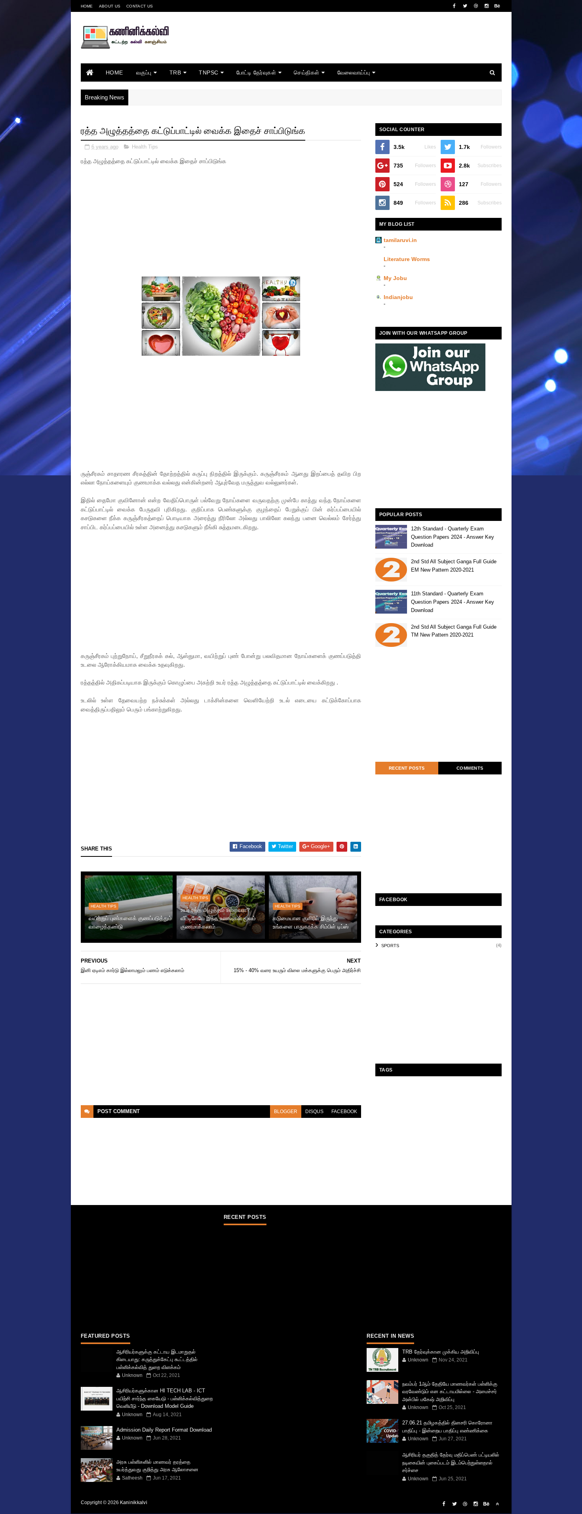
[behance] (497, 6)
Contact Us (139, 6)
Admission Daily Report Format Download (164, 1430)
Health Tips (145, 147)
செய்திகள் (307, 72)
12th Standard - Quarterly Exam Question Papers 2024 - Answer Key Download (452, 537)
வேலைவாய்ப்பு (353, 72)
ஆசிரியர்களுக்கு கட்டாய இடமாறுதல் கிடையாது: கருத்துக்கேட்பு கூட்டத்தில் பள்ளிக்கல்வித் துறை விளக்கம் (157, 1359)
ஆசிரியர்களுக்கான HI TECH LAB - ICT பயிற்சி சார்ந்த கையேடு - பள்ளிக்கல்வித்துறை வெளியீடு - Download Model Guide (164, 1398)
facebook (344, 1111)
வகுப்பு (144, 72)
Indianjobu (398, 297)
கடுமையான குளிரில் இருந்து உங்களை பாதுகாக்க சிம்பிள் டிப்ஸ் (310, 922)
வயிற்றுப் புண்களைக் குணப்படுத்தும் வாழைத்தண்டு (130, 922)
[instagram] (486, 6)
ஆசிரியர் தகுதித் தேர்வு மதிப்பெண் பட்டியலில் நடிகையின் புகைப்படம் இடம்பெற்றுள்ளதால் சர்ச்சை (450, 1462)
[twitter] (465, 6)
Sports (390, 945)
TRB (175, 72)
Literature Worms (407, 259)
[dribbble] (476, 6)
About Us (109, 6)
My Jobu (395, 278)
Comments (469, 768)
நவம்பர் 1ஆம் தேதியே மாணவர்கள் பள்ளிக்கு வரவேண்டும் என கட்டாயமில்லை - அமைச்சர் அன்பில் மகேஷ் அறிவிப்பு (449, 1391)
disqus (314, 1111)
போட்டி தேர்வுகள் (256, 72)
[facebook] (454, 6)
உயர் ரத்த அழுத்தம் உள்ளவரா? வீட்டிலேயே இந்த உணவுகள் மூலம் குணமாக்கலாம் (218, 918)
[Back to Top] (497, 1504)
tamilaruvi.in (400, 240)
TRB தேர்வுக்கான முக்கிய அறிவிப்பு (440, 1352)
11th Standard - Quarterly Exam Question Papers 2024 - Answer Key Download (452, 602)
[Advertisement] (357, 48)
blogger (285, 1111)
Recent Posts (407, 768)
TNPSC (209, 72)
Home (87, 6)
